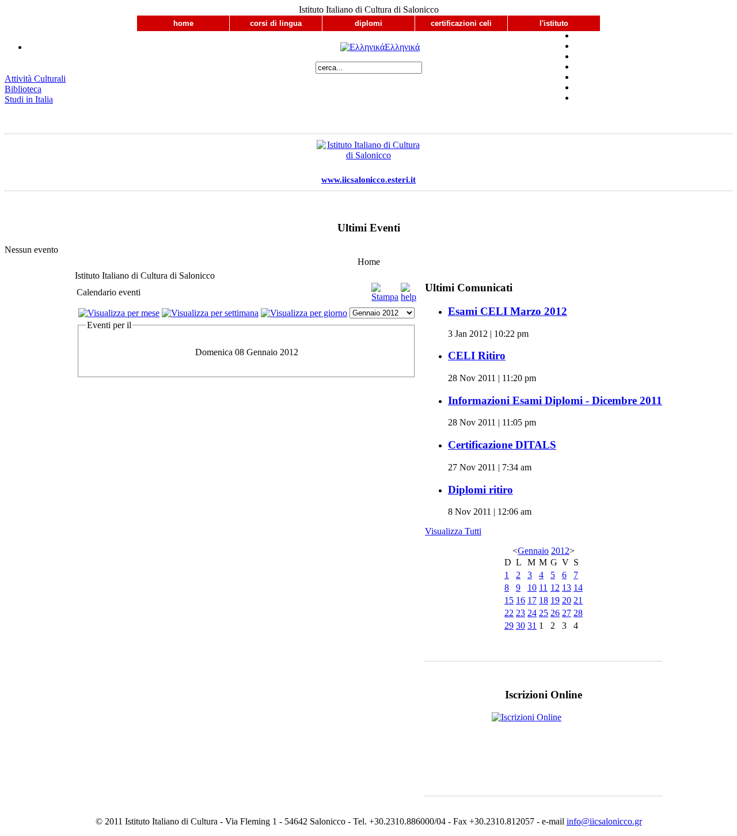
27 (566, 613)
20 (566, 600)
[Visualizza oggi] (304, 313)
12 (555, 587)
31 (532, 625)
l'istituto (554, 23)
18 (543, 600)
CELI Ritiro (477, 355)
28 (578, 613)
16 (520, 600)
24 (532, 613)
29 (509, 625)
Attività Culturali (35, 78)
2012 (560, 551)
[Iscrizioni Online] (543, 731)
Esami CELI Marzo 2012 (507, 311)
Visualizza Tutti (453, 531)
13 (566, 587)
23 (520, 613)
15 (509, 600)
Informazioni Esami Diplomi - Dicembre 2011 (555, 400)
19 (555, 600)
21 (578, 600)
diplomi (368, 23)
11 (543, 587)
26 (555, 613)
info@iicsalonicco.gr (604, 821)
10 (532, 587)
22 (509, 613)
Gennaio (533, 551)
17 (532, 600)
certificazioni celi (461, 23)
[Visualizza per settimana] (210, 313)
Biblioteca (23, 89)
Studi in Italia (29, 99)
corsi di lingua (276, 23)
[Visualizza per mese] (118, 313)
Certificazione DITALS (502, 445)
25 (543, 613)
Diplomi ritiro (480, 490)
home (183, 23)
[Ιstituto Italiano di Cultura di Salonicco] (368, 153)
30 (520, 625)
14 (578, 587)
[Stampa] (384, 297)
